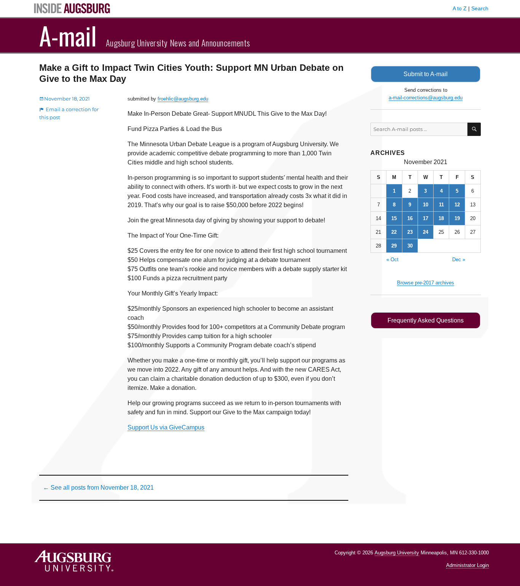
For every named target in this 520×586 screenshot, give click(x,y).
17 (425, 218)
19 (457, 218)
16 (410, 218)
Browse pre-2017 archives (425, 283)
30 (410, 246)
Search (479, 8)
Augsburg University (397, 553)
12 (457, 205)
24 (425, 232)
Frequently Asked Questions (426, 320)
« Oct (392, 259)
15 (394, 218)
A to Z (460, 8)
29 (394, 246)
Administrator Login (467, 565)
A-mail (68, 35)
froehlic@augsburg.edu (183, 99)
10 (425, 205)
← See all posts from (98, 487)
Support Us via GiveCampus (166, 427)
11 (441, 205)
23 (410, 232)
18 (441, 218)
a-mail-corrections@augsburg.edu (426, 98)
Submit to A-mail (426, 74)
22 (394, 232)
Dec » (458, 259)
